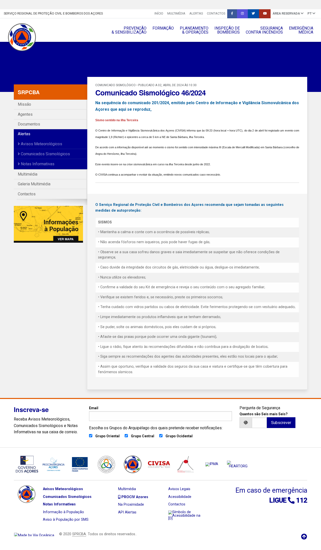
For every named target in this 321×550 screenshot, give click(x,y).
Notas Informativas (37, 164)
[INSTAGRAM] (242, 13)
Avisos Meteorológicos (41, 144)
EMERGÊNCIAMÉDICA (301, 30)
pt (309, 13)
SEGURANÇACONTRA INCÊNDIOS (264, 30)
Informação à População (63, 512)
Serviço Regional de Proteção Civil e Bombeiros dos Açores (53, 13)
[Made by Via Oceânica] (34, 534)
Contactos (216, 13)
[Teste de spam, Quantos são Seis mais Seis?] (259, 422)
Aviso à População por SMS (66, 519)
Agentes (25, 114)
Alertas (196, 13)
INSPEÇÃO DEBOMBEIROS (227, 30)
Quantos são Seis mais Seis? (263, 414)
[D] (170, 518)
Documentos (29, 124)
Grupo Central (142, 436)
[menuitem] (158, 13)
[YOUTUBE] (265, 13)
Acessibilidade (179, 497)
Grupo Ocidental (179, 436)
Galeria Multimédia (34, 184)
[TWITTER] (253, 13)
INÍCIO (158, 13)
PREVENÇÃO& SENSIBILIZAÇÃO (129, 30)
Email (93, 408)
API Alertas (127, 512)
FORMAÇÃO (163, 28)
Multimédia (176, 13)
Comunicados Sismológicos (45, 154)
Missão (24, 104)
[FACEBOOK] (232, 13)
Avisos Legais (179, 489)
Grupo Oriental (107, 436)
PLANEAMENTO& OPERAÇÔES (194, 30)
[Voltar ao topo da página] (304, 536)
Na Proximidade (131, 504)
